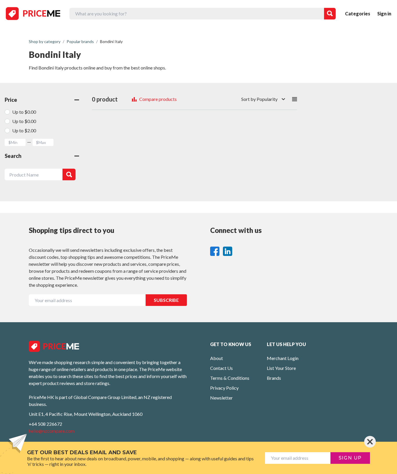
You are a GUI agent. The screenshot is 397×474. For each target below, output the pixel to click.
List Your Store (281, 368)
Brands (274, 378)
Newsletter (221, 397)
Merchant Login (282, 358)
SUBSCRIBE (166, 300)
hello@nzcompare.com (51, 431)
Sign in (384, 13)
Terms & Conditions (229, 378)
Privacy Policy (224, 388)
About (216, 358)
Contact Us (221, 368)
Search (13, 156)
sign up (350, 458)
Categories (357, 13)
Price (11, 100)
